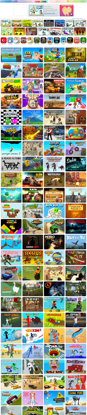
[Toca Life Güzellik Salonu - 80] (32, 86)
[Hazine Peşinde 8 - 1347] (54, 257)
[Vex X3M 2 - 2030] (32, 335)
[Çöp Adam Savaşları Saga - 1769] (11, 257)
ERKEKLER (23, 1)
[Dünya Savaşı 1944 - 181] (32, 148)
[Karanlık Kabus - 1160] (32, 242)
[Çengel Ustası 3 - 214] (11, 148)
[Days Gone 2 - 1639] (76, 289)
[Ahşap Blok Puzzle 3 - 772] (76, 211)
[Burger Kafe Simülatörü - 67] (54, 86)
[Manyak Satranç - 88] (11, 117)
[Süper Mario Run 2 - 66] (54, 55)
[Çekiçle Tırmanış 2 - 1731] (32, 273)
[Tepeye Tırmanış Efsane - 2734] (11, 398)
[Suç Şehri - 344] (54, 133)
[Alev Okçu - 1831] (11, 320)
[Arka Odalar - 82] (76, 55)
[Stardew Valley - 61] (76, 70)
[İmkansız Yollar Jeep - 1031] (54, 226)
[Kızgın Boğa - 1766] (32, 320)
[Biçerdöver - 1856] (54, 320)
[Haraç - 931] (54, 195)
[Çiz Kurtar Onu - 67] (32, 55)
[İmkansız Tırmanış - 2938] (54, 398)
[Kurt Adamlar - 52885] (55, 31)
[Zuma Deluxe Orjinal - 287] (32, 133)
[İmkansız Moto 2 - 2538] (11, 382)
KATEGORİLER (28, 1)
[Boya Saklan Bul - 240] (76, 117)
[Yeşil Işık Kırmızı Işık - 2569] (11, 351)
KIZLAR (19, 1)
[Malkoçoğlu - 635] (54, 179)
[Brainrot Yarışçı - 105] (76, 101)
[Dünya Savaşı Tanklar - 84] (54, 101)
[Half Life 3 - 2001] (54, 289)
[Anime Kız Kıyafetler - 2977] (32, 398)
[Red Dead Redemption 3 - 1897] (11, 304)
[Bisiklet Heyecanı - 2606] (54, 382)
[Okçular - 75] (32, 117)
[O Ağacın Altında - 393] (11, 164)
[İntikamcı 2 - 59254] (70, 23)
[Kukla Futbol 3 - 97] (11, 133)
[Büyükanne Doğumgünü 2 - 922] (76, 195)
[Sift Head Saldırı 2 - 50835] (43, 31)
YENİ (32, 1)
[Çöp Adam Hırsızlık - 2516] (76, 351)
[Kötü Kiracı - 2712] (76, 366)
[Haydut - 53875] (19, 31)
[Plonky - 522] (11, 195)
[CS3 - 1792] (54, 273)
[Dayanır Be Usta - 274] (11, 55)
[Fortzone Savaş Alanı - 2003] (76, 304)
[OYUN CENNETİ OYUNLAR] (41, 2)
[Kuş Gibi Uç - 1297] (76, 242)
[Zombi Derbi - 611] (76, 179)
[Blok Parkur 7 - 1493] (54, 304)
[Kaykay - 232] (54, 148)
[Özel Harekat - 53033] (80, 31)
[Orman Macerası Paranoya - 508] (11, 179)
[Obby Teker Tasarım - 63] (11, 70)
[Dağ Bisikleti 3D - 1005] (32, 226)
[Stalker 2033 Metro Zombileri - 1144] (54, 242)
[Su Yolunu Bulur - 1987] (76, 335)
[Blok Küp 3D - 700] (54, 211)
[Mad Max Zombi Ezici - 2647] (32, 382)
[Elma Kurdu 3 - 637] (11, 211)
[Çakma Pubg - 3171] (76, 398)
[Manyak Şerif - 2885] (32, 366)
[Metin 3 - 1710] (32, 289)
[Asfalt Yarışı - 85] (11, 101)
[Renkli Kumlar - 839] (11, 226)
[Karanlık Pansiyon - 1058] (76, 226)
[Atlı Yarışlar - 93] (54, 117)
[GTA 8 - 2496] (76, 320)
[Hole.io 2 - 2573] (54, 351)
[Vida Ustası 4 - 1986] (54, 335)
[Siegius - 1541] (32, 257)
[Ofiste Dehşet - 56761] (16, 23)
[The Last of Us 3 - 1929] (32, 304)
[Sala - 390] (76, 164)
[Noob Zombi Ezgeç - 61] (11, 86)
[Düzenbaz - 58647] (6, 23)
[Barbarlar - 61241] (38, 23)
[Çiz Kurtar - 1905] (11, 335)
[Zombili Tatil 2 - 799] (32, 211)
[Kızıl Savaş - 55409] (31, 31)
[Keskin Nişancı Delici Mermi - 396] (54, 164)
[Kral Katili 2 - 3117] (76, 382)
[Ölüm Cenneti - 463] (32, 179)
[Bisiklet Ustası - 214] (76, 148)
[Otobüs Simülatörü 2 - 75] (54, 70)
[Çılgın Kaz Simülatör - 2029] (11, 289)
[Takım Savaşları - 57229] (49, 23)
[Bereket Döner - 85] (32, 70)
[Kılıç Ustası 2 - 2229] (32, 351)
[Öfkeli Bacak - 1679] (76, 273)
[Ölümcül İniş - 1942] (11, 273)
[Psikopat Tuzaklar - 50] (76, 86)
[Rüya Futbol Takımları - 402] (32, 164)
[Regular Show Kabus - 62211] (81, 23)
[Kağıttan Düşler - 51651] (7, 31)
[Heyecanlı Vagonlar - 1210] (11, 242)
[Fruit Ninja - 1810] (76, 257)
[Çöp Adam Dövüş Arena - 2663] (11, 366)
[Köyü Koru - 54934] (67, 31)
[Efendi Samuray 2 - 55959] (27, 23)
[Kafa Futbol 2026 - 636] (32, 195)
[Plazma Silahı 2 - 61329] (59, 23)
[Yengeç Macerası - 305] (76, 133)
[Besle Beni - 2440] (54, 366)
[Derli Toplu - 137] (32, 101)
